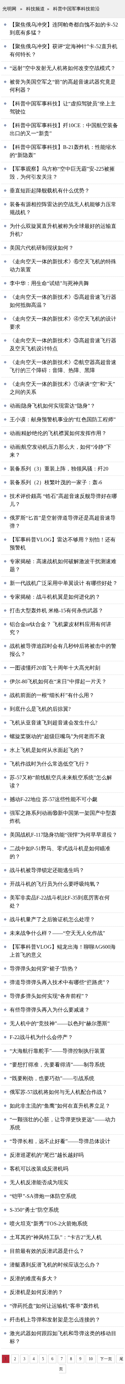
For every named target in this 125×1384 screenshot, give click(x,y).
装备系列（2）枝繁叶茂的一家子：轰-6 (56, 482)
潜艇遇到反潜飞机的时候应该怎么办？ (55, 1265)
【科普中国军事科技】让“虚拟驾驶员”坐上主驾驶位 (63, 107)
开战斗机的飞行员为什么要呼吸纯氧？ (55, 884)
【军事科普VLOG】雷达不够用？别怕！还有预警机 (63, 543)
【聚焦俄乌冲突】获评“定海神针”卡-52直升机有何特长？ (63, 50)
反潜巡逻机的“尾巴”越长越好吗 (47, 1155)
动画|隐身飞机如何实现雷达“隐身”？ (52, 406)
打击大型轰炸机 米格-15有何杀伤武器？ (56, 610)
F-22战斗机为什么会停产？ (41, 1037)
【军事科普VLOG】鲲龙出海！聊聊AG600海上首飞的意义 (63, 951)
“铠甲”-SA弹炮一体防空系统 (43, 1196)
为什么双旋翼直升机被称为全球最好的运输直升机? (63, 230)
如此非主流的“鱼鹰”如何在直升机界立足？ (60, 1106)
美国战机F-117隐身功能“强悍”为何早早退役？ (63, 835)
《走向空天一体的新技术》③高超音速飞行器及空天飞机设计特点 (63, 344)
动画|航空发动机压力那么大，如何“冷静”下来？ (60, 451)
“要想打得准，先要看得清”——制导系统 (57, 1064)
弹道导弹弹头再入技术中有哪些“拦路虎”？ (60, 982)
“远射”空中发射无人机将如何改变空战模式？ (63, 68)
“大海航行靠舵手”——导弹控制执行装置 (57, 1051)
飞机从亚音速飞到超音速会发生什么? (53, 722)
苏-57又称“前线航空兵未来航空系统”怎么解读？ (61, 781)
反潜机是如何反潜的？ (36, 1292)
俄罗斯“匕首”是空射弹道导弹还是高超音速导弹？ (63, 522)
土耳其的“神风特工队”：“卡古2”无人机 (56, 1237)
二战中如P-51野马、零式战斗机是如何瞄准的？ (60, 852)
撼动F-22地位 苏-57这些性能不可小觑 (53, 799)
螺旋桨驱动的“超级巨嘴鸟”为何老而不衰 (57, 736)
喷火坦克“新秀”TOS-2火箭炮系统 (49, 1223)
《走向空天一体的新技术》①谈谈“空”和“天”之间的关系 (62, 388)
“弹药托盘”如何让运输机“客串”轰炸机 (54, 1306)
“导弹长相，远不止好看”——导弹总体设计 (60, 1141)
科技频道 (35, 8)
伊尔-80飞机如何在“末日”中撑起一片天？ (58, 681)
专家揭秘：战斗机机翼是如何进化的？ (55, 597)
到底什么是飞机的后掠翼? (40, 709)
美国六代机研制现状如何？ (42, 248)
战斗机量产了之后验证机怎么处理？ (52, 919)
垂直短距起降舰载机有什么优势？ (50, 190)
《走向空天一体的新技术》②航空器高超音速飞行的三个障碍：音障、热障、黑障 (63, 366)
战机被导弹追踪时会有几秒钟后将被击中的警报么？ (63, 650)
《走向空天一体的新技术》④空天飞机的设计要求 (63, 323)
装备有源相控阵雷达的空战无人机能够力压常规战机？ (63, 208)
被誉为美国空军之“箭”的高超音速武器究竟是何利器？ (63, 86)
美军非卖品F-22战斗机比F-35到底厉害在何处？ (60, 902)
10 (91, 1359)
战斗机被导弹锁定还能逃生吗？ (47, 870)
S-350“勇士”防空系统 (34, 1210)
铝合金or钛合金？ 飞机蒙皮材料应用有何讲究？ (60, 628)
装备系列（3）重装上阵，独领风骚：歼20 (59, 468)
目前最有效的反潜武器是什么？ (47, 1251)
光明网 (9, 8)
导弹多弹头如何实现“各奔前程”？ (49, 996)
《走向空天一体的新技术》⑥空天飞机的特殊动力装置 (63, 265)
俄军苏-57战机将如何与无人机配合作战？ (58, 1092)
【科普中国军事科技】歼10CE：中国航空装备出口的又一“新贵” (64, 129)
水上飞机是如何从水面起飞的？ (47, 750)
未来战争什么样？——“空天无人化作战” (57, 933)
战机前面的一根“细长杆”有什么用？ (52, 695)
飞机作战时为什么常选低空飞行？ (50, 764)
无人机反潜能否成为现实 (39, 1182)
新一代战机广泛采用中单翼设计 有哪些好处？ (64, 583)
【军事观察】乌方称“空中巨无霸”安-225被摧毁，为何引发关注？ (62, 173)
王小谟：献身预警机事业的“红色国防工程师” (63, 419)
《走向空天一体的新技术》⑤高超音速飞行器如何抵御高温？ (63, 301)
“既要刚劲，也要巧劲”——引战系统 (52, 1078)
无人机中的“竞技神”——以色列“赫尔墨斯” (60, 1023)
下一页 (106, 1359)
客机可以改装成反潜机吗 (39, 1169)
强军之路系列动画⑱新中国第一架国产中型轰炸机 (63, 817)
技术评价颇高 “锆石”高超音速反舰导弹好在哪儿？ (63, 500)
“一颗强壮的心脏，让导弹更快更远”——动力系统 (63, 1123)
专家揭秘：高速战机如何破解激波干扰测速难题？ (63, 565)
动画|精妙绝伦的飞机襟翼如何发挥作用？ (58, 433)
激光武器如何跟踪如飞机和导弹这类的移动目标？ (63, 1337)
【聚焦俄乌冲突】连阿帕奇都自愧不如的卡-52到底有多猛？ (64, 28)
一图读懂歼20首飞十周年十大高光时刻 (55, 668)
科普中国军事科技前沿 (76, 8)
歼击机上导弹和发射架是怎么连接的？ (55, 1319)
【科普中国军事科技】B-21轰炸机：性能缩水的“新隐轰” (63, 151)
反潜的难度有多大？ (34, 1278)
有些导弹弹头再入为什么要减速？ (50, 1010)
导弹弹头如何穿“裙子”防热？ (44, 968)
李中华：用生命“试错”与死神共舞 (49, 283)
